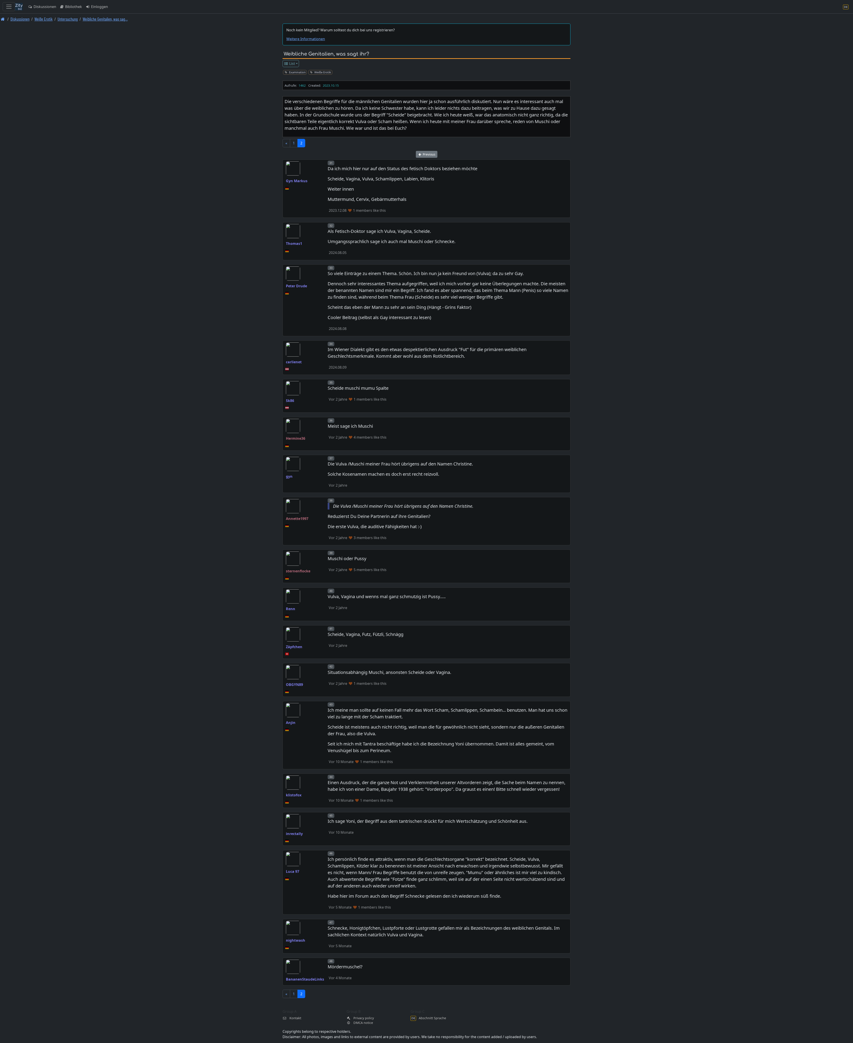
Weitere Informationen (305, 38)
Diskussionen (44, 6)
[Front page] (3, 19)
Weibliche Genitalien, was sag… (105, 19)
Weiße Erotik (43, 19)
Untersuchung (68, 19)
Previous (428, 154)
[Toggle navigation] (9, 6)
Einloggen (99, 6)
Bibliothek (73, 6)
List (291, 63)
